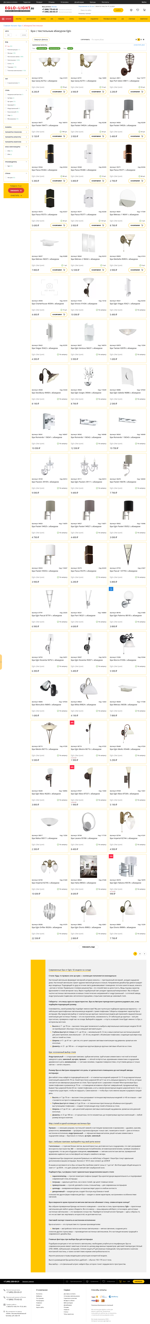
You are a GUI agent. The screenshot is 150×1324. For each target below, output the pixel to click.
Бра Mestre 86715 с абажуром (45, 749)
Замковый (12, 105)
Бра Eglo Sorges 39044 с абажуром (86, 392)
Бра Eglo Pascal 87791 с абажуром (47, 615)
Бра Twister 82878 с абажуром (123, 348)
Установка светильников (71, 1296)
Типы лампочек (69, 1314)
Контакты (105, 2)
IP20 (10, 151)
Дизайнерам (79, 2)
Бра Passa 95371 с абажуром (122, 170)
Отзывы (52, 2)
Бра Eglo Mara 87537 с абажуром (85, 793)
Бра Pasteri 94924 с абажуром (84, 125)
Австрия (11, 177)
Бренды (93, 2)
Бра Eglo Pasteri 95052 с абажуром (125, 526)
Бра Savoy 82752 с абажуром (44, 81)
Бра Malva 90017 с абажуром (44, 838)
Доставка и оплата (10, 2)
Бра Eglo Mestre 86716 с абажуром (86, 749)
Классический (13, 112)
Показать (15, 191)
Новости (66, 1309)
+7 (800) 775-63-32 (57, 9)
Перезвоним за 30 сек (86, 6)
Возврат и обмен (69, 1300)
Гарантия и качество (70, 1298)
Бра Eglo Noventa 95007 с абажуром (87, 660)
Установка (64, 2)
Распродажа (40, 1300)
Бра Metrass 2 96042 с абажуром (85, 259)
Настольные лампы (15, 56)
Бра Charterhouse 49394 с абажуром (48, 303)
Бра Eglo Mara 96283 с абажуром (46, 793)
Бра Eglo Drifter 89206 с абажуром (47, 927)
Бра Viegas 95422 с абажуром (45, 348)
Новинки (39, 1303)
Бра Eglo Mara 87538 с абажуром (124, 793)
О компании (42, 1290)
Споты (11, 63)
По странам (40, 1298)
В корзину (57, 92)
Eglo (10, 166)
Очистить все (139, 45)
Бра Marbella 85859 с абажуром (124, 259)
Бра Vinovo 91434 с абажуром (84, 303)
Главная (7, 25)
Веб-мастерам (68, 1303)
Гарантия (26, 2)
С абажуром (41, 48)
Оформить (138, 1281)
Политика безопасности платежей (102, 1305)
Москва (54, 7)
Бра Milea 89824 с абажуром (83, 704)
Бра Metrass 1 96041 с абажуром (124, 214)
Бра (19, 25)
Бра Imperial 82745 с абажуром (45, 883)
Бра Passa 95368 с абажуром (83, 170)
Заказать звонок (28, 1281)
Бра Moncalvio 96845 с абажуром (46, 704)
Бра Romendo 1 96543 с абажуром (125, 437)
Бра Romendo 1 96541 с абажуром (47, 437)
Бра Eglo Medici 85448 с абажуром (125, 749)
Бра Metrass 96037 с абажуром (45, 259)
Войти (144, 2)
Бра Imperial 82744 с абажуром (123, 838)
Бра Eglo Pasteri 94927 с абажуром (86, 526)
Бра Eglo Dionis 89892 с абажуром (86, 927)
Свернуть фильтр (41, 39)
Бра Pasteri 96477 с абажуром (45, 125)
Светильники (14, 60)
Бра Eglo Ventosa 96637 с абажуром (86, 348)
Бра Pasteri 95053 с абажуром (45, 571)
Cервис (67, 1290)
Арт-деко (11, 101)
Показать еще (88, 947)
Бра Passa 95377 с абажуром (83, 214)
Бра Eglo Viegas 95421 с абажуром (125, 303)
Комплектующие (14, 49)
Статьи (66, 1312)
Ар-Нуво (11, 98)
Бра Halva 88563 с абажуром (83, 883)
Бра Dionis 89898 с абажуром (123, 927)
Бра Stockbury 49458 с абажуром (46, 392)
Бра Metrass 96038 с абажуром (123, 704)
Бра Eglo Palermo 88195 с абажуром (126, 615)
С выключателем (14, 83)
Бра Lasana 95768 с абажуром (84, 838)
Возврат (39, 2)
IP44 (10, 154)
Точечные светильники (17, 70)
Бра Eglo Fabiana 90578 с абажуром (125, 883)
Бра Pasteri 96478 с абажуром (123, 482)
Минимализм (13, 119)
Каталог (8, 19)
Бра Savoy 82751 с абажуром (83, 81)
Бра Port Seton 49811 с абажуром (124, 81)
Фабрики (39, 1296)
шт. (124, 1281)
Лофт (10, 115)
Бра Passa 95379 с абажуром (83, 571)
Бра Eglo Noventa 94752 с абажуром (48, 660)
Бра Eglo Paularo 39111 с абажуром (86, 482)
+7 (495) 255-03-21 (57, 12)
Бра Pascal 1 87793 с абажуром (123, 571)
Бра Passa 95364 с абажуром (44, 170)
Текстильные (54, 48)
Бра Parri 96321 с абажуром (83, 615)
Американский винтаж (15, 94)
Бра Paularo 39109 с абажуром (45, 482)
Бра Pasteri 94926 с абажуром (123, 125)
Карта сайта (40, 1307)
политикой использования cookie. (103, 1315)
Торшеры (12, 67)
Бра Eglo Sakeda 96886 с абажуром (125, 392)
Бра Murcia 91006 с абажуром (123, 660)
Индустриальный (14, 108)
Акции (38, 1305)
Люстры (12, 53)
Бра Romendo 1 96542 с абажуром (86, 437)
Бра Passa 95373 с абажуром (44, 214)
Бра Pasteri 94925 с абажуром (45, 526)
